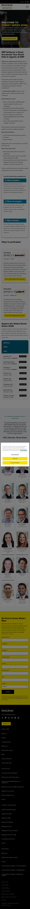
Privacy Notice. (24, 450)
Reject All (15, 458)
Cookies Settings (15, 454)
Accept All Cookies (15, 462)
